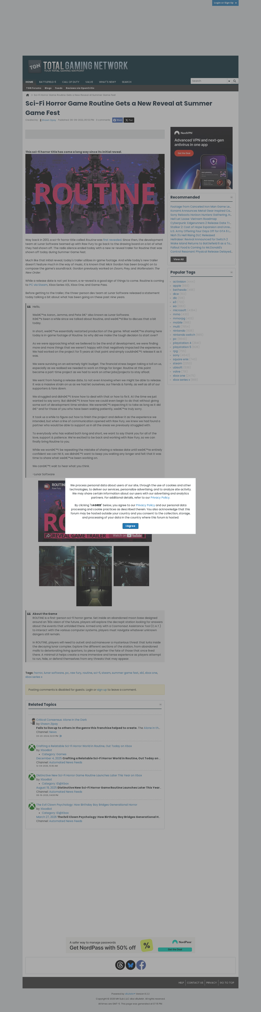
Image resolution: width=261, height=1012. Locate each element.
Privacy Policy (160, 497)
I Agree (130, 526)
